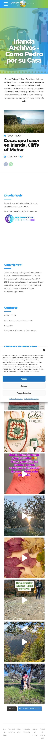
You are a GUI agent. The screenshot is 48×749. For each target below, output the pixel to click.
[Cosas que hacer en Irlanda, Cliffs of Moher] (24, 121)
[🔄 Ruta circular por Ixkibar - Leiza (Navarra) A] (24, 600)
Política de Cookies (34, 732)
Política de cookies (16, 399)
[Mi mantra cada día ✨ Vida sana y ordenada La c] (24, 684)
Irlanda (10, 136)
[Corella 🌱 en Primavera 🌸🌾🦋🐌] (24, 515)
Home (21, 32)
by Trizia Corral (12, 157)
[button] (44, 350)
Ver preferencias (24, 393)
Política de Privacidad (31, 399)
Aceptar (24, 378)
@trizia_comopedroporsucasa (24, 330)
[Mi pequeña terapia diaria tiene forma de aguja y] (24, 473)
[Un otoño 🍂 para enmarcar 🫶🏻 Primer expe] (24, 558)
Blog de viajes (5, 732)
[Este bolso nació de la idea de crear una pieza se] (24, 431)
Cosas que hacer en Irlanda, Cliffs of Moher (21, 145)
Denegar (24, 386)
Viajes (18, 136)
